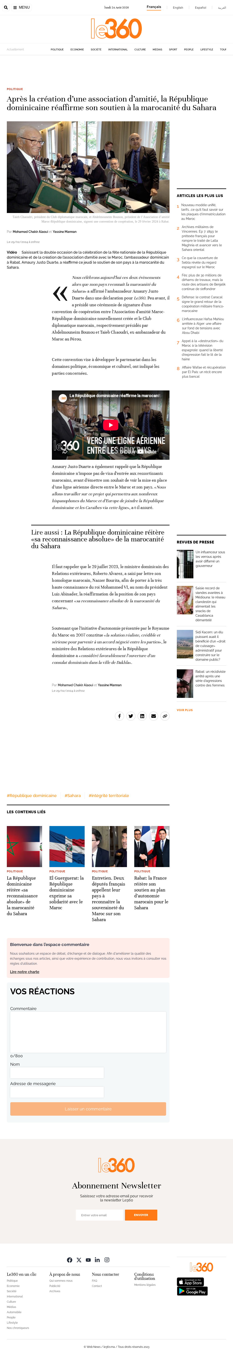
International (118, 49)
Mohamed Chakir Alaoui (30, 232)
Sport (173, 49)
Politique (57, 49)
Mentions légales (145, 1284)
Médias (157, 49)
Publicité (54, 1286)
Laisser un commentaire (88, 1109)
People (189, 49)
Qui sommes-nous (61, 1280)
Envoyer (141, 1215)
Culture (140, 49)
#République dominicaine (32, 795)
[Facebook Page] (69, 1260)
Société (96, 49)
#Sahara (73, 795)
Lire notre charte (24, 972)
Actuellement (15, 49)
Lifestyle (206, 49)
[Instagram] (107, 1260)
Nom (15, 1064)
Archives (54, 1291)
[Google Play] (192, 1291)
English (178, 7)
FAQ (94, 1280)
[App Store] (190, 1282)
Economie (77, 49)
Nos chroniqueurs (18, 1328)
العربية (222, 7)
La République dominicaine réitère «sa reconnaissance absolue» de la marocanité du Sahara (97, 539)
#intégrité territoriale (109, 795)
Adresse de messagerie (33, 1083)
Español (200, 7)
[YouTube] (88, 1260)
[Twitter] (79, 1260)
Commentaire (23, 1008)
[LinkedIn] (97, 1260)
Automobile (14, 1312)
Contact (97, 1286)
